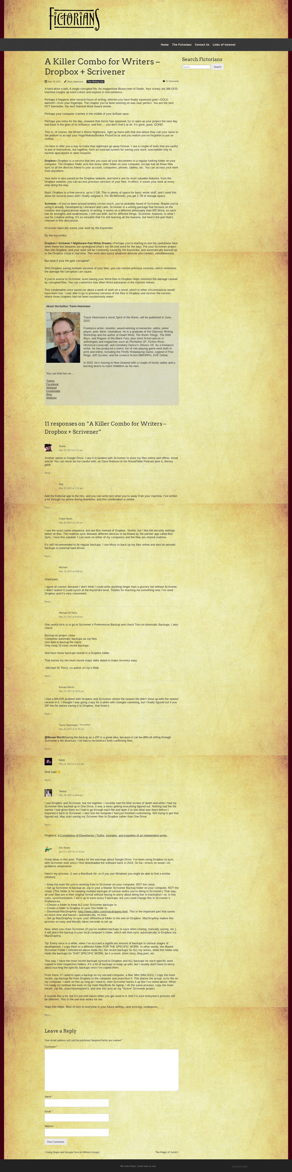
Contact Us (202, 44)
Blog (49, 394)
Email (49, 1111)
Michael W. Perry (68, 612)
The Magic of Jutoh (166, 1152)
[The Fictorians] (74, 28)
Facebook (52, 384)
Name (49, 1096)
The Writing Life (95, 81)
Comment (51, 1046)
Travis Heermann (75, 81)
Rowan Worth (66, 687)
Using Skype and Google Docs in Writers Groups (72, 1152)
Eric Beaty (64, 847)
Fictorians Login (239, 1166)
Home (165, 44)
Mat (61, 484)
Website (51, 397)
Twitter (50, 381)
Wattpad (51, 387)
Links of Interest (224, 44)
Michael (63, 567)
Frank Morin (65, 518)
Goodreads (53, 391)
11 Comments (172, 81)
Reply (48, 472)
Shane (62, 446)
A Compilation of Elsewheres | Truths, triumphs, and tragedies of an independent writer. (112, 835)
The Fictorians (181, 44)
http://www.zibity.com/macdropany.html (103, 911)
